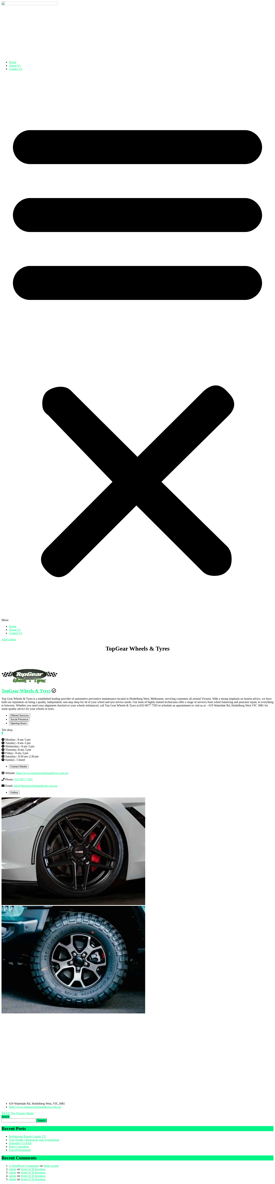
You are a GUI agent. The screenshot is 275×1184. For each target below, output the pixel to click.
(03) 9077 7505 (23, 779)
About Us (15, 65)
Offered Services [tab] (19, 715)
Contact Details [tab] (18, 766)
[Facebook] (2, 733)
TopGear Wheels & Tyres (26, 690)
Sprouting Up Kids (20, 1143)
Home (12, 62)
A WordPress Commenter (24, 1165)
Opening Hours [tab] (18, 723)
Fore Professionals (20, 1149)
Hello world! (51, 1165)
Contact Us (15, 68)
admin (12, 1169)
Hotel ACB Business (33, 1169)
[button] (137, 348)
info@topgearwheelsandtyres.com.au (35, 785)
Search (5, 1116)
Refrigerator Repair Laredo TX (27, 1136)
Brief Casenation (19, 1146)
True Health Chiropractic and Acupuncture (34, 1139)
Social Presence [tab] (19, 719)
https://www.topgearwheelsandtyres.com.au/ (42, 773)
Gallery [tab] (14, 792)
